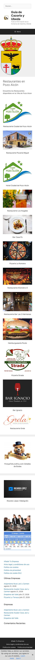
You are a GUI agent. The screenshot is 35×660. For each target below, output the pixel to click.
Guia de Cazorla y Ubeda (17, 15)
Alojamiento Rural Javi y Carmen (16, 584)
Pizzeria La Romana (17, 251)
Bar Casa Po (18, 224)
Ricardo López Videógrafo (17, 489)
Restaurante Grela (17, 420)
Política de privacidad (12, 570)
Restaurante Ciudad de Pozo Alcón (17, 126)
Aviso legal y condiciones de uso (16, 564)
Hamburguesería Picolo (17, 329)
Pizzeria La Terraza (11, 597)
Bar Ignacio (17, 393)
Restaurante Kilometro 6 (17, 276)
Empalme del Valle (11, 594)
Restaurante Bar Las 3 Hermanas (17, 301)
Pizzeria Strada (17, 360)
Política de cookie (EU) (12, 573)
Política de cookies (11, 567)
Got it (18, 658)
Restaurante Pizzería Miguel (17, 140)
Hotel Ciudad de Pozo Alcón (17, 171)
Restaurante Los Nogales (17, 199)
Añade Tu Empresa (11, 561)
